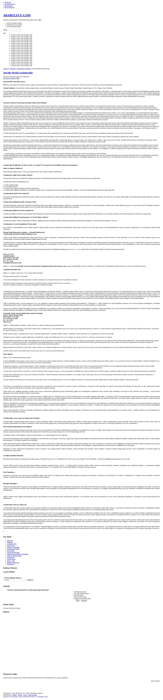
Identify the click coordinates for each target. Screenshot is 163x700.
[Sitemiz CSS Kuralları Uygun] (13, 696)
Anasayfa (6, 68)
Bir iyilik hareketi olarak (81, 593)
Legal (25, 695)
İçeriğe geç (8, 2)
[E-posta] (6, 78)
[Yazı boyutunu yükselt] (14, 23)
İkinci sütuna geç (10, 7)
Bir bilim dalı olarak (80, 592)
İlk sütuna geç (9, 6)
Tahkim (14, 695)
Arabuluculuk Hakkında (23, 68)
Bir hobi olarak (78, 595)
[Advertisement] (10, 643)
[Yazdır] (12, 78)
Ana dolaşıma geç (10, 4)
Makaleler (13, 68)
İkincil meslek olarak (80, 597)
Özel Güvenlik (32, 695)
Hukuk (20, 695)
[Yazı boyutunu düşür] (14, 26)
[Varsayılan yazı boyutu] (14, 25)
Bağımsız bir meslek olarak (82, 598)
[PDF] (17, 78)
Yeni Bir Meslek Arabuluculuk (18, 72)
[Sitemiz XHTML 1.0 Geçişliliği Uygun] (35, 696)
